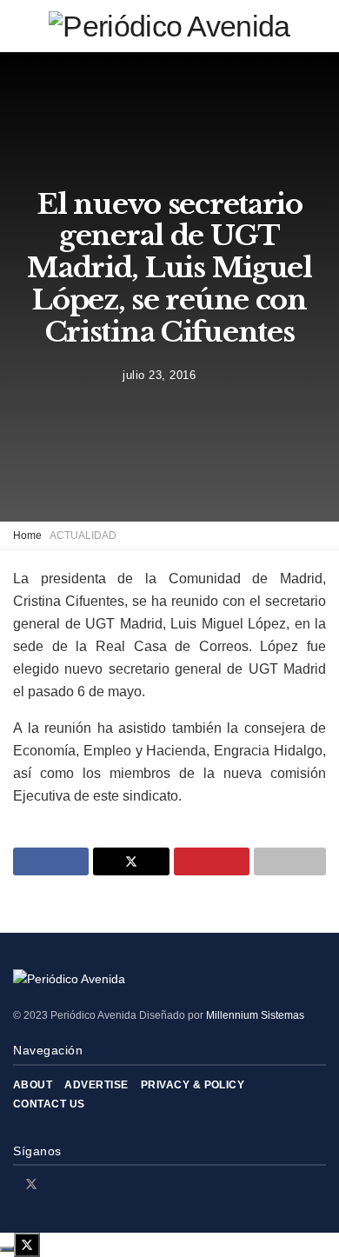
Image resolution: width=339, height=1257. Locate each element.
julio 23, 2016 (159, 375)
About (32, 1085)
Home (27, 535)
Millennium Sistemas (255, 1015)
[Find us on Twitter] (31, 1184)
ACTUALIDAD (83, 535)
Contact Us (49, 1104)
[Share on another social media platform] (290, 861)
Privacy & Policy (193, 1085)
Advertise (96, 1085)
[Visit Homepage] (169, 26)
